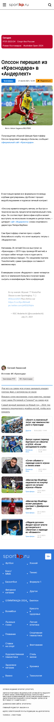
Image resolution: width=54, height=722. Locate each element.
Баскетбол (11, 581)
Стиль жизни (33, 655)
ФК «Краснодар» (18, 374)
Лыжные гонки (10, 623)
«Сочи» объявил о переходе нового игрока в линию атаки (37, 463)
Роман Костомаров (12, 45)
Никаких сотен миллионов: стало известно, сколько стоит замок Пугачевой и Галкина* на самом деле (25, 398)
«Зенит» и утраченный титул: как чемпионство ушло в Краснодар (37, 422)
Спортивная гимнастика (35, 634)
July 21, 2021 (27, 317)
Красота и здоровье (35, 611)
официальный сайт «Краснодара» (17, 142)
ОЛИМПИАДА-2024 (11, 600)
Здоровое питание (10, 666)
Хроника (34, 666)
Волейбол (10, 611)
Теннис (33, 572)
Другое (34, 591)
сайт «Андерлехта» (20, 222)
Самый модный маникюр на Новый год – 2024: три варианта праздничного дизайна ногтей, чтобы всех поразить (26, 408)
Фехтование (35, 644)
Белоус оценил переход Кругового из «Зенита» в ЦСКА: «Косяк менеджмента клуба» (37, 443)
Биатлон (34, 600)
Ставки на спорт (10, 645)
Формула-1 (35, 581)
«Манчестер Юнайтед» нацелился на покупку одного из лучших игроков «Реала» (36, 484)
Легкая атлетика (34, 623)
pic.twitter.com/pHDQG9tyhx (21, 305)
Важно (8, 675)
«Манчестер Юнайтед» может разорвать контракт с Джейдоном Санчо (36, 505)
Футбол (9, 563)
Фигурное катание (10, 591)
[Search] (49, 4)
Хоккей (34, 563)
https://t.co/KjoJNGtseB (19, 302)
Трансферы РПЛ (9, 379)
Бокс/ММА (8, 572)
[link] (27, 105)
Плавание (10, 634)
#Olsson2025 (14, 299)
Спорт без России (25, 41)
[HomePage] (22, 5)
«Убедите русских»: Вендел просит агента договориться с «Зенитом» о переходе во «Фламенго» (36, 527)
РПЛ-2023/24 (9, 41)
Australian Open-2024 (33, 45)
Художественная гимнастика (11, 655)
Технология (35, 675)
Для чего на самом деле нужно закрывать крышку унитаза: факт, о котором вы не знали (25, 390)
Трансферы (8, 81)
